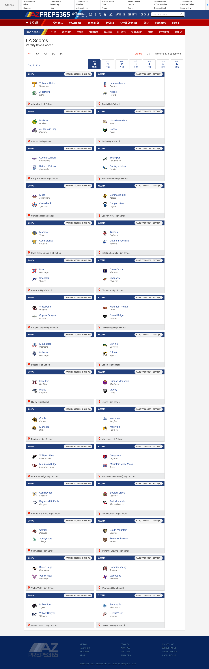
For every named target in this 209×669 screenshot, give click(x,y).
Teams (53, 32)
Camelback (45, 205)
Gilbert (113, 354)
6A (29, 53)
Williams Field (46, 457)
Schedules (66, 32)
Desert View (116, 614)
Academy (84, 651)
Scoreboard (168, 644)
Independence (117, 85)
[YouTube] (105, 14)
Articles (120, 14)
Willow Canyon (47, 614)
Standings (93, 32)
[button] (207, 5)
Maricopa (44, 428)
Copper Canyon (47, 317)
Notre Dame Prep (119, 122)
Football (58, 22)
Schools (144, 14)
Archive (178, 32)
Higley (43, 391)
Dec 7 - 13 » (34, 65)
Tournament (136, 32)
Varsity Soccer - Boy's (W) (78, 74)
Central (43, 531)
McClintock (45, 345)
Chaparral (115, 279)
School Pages (169, 648)
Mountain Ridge (47, 465)
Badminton (9, 5)
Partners (126, 651)
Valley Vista (45, 577)
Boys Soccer (33, 32)
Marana (43, 233)
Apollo (113, 93)
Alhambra (44, 93)
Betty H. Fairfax (47, 168)
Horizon (43, 122)
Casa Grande (46, 242)
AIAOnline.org (169, 655)
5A (37, 53)
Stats (150, 32)
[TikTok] (111, 14)
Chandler (44, 279)
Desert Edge (45, 568)
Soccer (110, 22)
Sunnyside (115, 606)
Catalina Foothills (119, 242)
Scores (80, 32)
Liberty (113, 391)
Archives (125, 648)
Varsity (138, 53)
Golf (146, 22)
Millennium (45, 606)
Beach (175, 22)
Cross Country (128, 22)
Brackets (121, 32)
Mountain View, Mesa (121, 465)
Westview (115, 420)
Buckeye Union (118, 168)
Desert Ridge (116, 317)
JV (148, 53)
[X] (100, 14)
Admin (83, 655)
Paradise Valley (118, 568)
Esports (132, 14)
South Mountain (118, 531)
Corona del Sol (118, 196)
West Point (45, 308)
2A (61, 53)
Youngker (115, 159)
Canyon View (117, 205)
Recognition (164, 32)
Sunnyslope (45, 540)
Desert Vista (116, 271)
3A (53, 53)
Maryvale (115, 428)
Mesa (44, 196)
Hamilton (44, 382)
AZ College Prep (47, 130)
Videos (83, 644)
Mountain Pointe (119, 308)
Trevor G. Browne (119, 540)
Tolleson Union (47, 85)
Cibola (42, 420)
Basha (113, 130)
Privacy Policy (169, 651)
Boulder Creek (117, 494)
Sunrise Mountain (119, 382)
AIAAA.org (126, 655)
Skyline (114, 345)
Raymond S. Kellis (49, 503)
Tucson (114, 233)
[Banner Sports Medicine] (79, 14)
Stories (125, 644)
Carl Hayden (45, 494)
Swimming (160, 22)
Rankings (108, 32)
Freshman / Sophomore (168, 53)
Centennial (115, 457)
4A (45, 53)
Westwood (115, 577)
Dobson (44, 354)
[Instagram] (91, 14)
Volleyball (75, 22)
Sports (34, 22)
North (44, 271)
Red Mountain (117, 503)
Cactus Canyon (47, 159)
